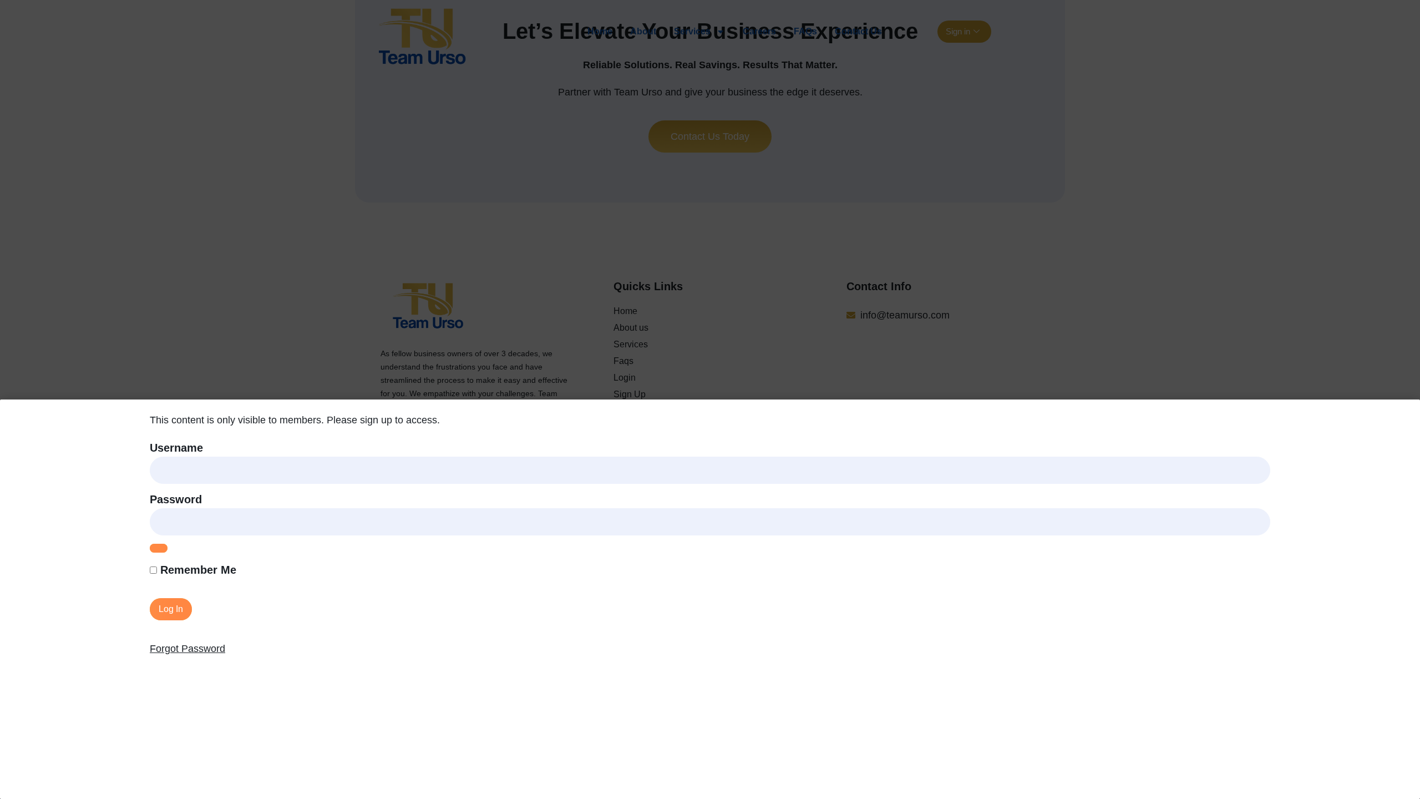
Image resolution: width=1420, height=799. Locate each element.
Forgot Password (187, 648)
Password (176, 499)
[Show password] (159, 548)
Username (176, 448)
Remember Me (196, 570)
